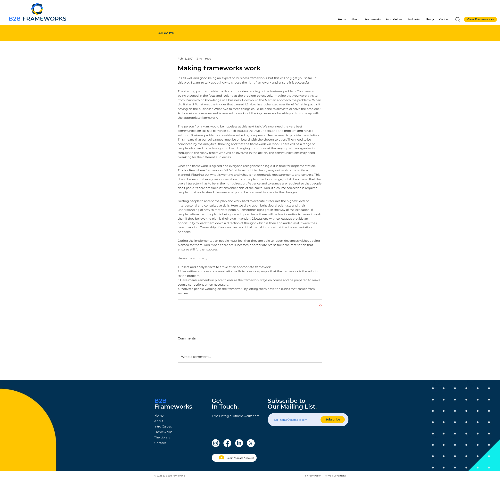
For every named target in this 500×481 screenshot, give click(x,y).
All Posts (166, 33)
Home (159, 415)
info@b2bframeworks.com (240, 416)
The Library (162, 437)
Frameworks (163, 432)
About (158, 421)
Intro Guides (163, 426)
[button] (457, 19)
